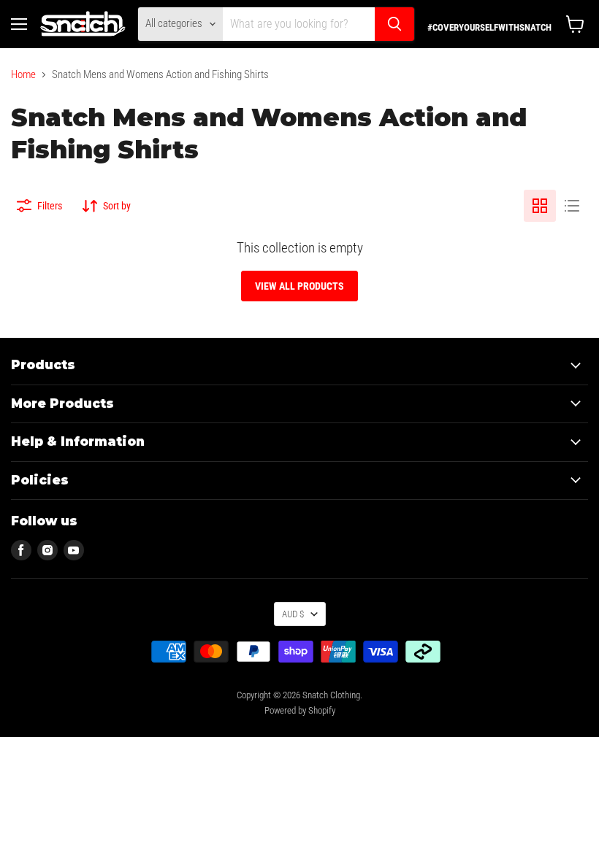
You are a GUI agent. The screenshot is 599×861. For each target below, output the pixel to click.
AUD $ (293, 614)
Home (23, 75)
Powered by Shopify (299, 710)
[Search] (394, 24)
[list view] (572, 206)
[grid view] (540, 206)
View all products (299, 286)
